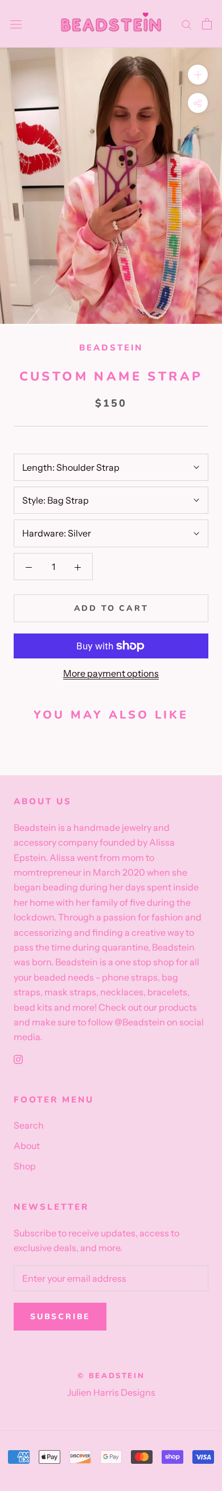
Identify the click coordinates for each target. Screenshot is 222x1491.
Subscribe (60, 1316)
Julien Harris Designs (111, 1392)
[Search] (187, 24)
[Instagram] (18, 1058)
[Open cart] (207, 23)
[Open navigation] (16, 24)
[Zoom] (198, 75)
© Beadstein (111, 1376)
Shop (25, 1166)
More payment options (111, 673)
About (27, 1145)
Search (29, 1125)
